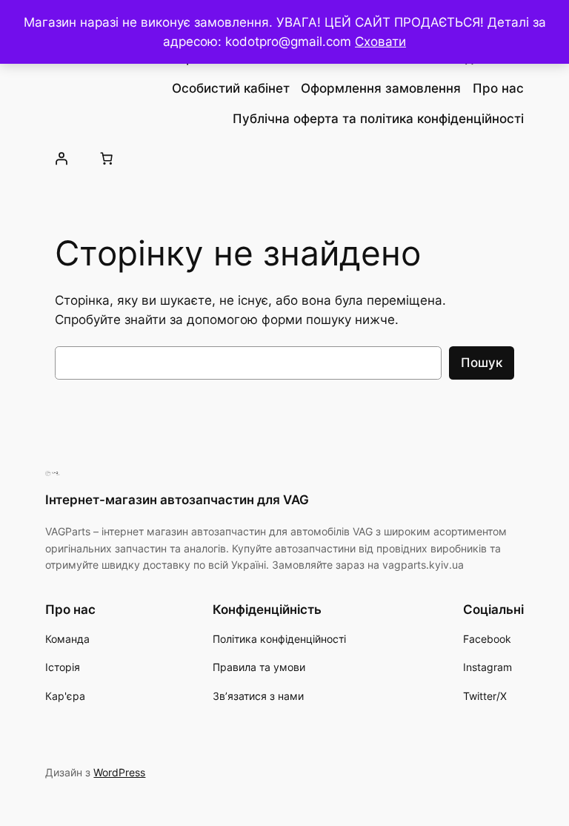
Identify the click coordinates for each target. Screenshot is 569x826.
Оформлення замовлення (381, 88)
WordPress (119, 772)
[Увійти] (60, 158)
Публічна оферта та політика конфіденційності (378, 118)
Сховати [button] (380, 41)
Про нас (498, 88)
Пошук (481, 362)
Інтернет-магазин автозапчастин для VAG (177, 499)
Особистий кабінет (231, 88)
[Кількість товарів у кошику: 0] (106, 158)
